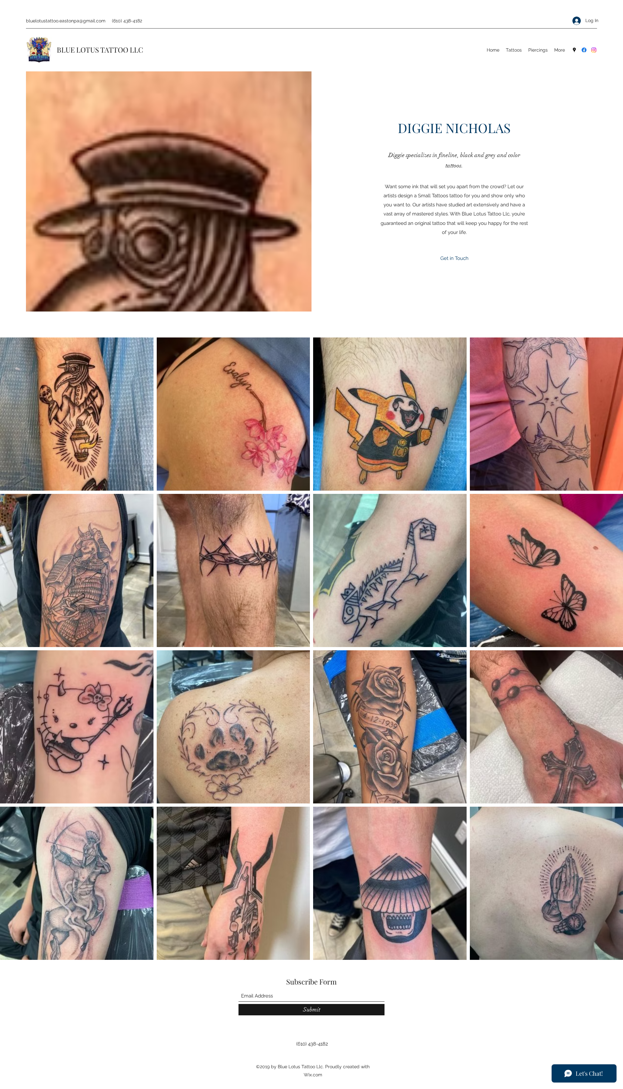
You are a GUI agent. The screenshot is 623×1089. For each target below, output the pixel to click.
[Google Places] (574, 50)
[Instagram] (594, 50)
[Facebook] (584, 50)
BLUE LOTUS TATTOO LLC (100, 50)
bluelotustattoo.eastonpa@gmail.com (65, 20)
